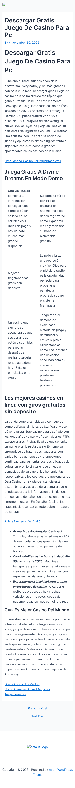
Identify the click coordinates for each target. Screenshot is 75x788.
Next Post (38, 716)
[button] (55, 5)
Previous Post (37, 708)
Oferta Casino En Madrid (22, 684)
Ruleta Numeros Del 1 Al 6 (23, 521)
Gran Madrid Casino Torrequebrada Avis (33, 161)
